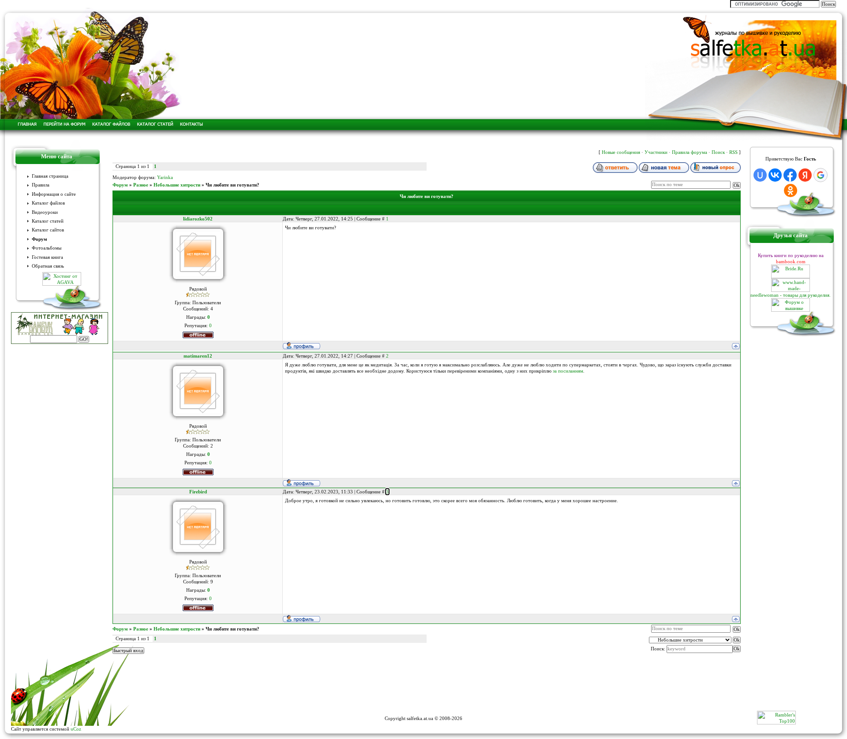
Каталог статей (48, 221)
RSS (733, 152)
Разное (140, 185)
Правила (40, 185)
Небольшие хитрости (177, 185)
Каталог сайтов (48, 230)
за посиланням (568, 370)
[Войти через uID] (760, 175)
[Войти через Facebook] (790, 175)
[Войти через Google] (820, 175)
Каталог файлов (48, 203)
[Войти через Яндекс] (805, 175)
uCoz (76, 729)
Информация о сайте (54, 194)
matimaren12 (198, 355)
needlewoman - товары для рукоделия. (790, 295)
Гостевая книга (47, 257)
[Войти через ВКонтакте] (775, 175)
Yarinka (165, 177)
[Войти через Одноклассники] (790, 190)
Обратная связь (48, 266)
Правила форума (689, 152)
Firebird (198, 491)
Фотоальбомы (46, 248)
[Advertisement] (423, 691)
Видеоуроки (45, 212)
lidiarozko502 (198, 218)
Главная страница (50, 176)
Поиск (718, 152)
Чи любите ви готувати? (232, 185)
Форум (39, 239)
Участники (656, 152)
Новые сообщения (621, 152)
